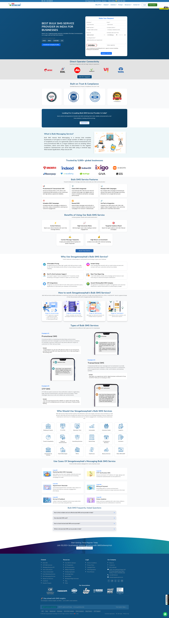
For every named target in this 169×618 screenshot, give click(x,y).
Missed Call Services (48, 578)
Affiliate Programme (70, 569)
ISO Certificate (112, 567)
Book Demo (84, 123)
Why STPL (98, 4)
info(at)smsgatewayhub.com (116, 577)
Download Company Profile (51, 44)
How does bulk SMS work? (61, 518)
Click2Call (45, 580)
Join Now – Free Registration (84, 548)
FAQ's (66, 583)
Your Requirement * (91, 37)
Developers (98, 1)
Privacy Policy (90, 565)
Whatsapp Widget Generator (72, 578)
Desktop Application (70, 571)
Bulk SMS (45, 562)
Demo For (88, 32)
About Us (111, 562)
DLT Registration (89, 1)
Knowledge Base (69, 574)
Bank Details (68, 576)
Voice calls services (47, 569)
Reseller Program (47, 583)
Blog (66, 580)
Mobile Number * (90, 27)
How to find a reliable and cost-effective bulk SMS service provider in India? (73, 512)
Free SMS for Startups (70, 562)
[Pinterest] (47, 1)
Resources (128, 4)
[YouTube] (50, 1)
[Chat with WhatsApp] (118, 580)
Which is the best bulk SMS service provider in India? (67, 529)
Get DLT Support (84, 77)
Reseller (104, 1)
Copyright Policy (91, 567)
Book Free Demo (84, 251)
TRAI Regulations (91, 569)
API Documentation (69, 567)
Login (144, 4)
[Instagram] (115, 580)
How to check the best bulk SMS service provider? (67, 523)
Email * (108, 22)
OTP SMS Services (47, 565)
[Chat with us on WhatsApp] (165, 614)
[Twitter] (44, 1)
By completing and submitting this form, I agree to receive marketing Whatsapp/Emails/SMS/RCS (102, 49)
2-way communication (48, 571)
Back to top (126, 613)
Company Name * (111, 27)
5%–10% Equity (119, 613)
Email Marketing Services (49, 574)
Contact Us (136, 4)
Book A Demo (153, 4)
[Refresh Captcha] (97, 45)
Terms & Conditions (92, 562)
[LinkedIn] (51, 1)
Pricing (120, 4)
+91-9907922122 (113, 575)
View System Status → (121, 607)
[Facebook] (42, 1)
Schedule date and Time (113, 32)
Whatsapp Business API (48, 567)
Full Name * (89, 22)
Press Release (90, 571)
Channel (106, 4)
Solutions (113, 4)
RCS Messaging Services (49, 576)
